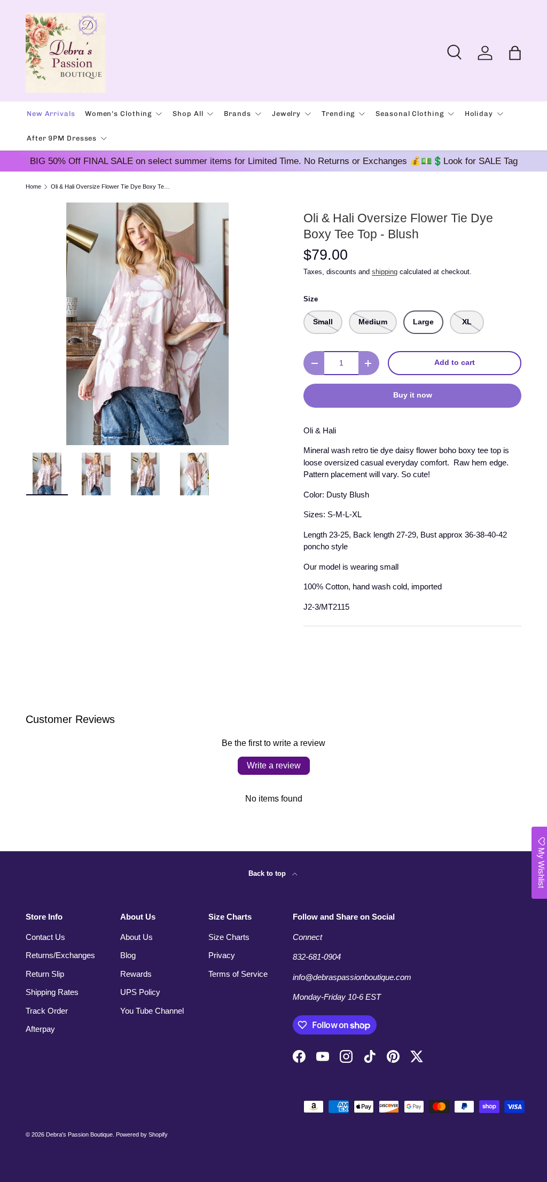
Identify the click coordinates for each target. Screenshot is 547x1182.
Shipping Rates (52, 992)
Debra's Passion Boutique (79, 1134)
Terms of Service (238, 973)
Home (33, 187)
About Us (136, 937)
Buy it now (412, 395)
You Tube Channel (152, 1010)
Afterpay (40, 1028)
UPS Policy (140, 992)
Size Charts (228, 937)
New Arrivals (51, 114)
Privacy (221, 955)
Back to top (268, 873)
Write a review (274, 765)
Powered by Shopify (142, 1134)
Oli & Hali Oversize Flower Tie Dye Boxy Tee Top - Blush (111, 187)
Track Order (47, 1010)
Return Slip (45, 973)
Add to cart (454, 363)
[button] (515, 53)
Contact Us (45, 937)
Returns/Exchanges (60, 955)
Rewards (136, 973)
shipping (384, 272)
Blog (128, 955)
